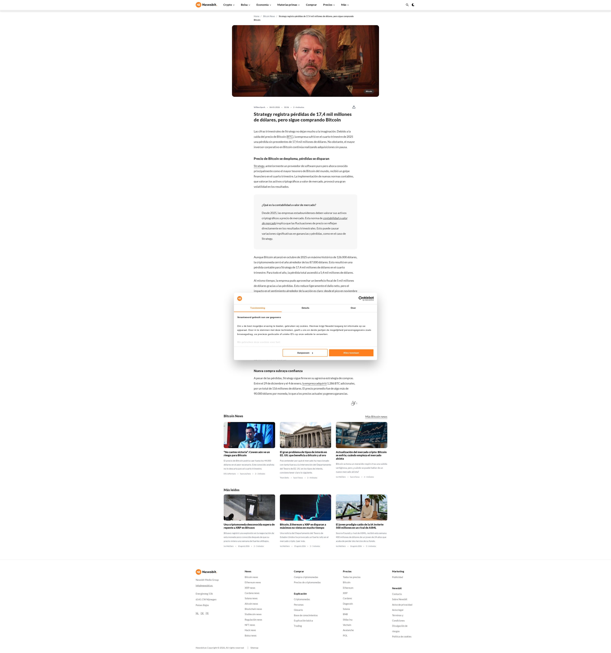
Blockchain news (253, 609)
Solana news (251, 598)
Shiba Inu (347, 619)
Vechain (347, 625)
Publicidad (397, 577)
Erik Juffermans (230, 474)
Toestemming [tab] (257, 308)
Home (256, 16)
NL (197, 613)
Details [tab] (305, 308)
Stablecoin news (253, 614)
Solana (346, 609)
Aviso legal (397, 610)
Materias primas (287, 4)
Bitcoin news (251, 577)
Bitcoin (346, 582)
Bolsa (244, 4)
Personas (299, 604)
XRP (345, 593)
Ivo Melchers (341, 477)
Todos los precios (352, 577)
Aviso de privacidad (402, 604)
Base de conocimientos (306, 615)
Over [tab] (353, 308)
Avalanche (348, 630)
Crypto (227, 4)
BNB (345, 614)
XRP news (250, 587)
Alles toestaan (351, 352)
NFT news (250, 625)
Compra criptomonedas (306, 577)
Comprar (311, 4)
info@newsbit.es (204, 585)
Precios (327, 4)
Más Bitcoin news (376, 416)
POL (345, 635)
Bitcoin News (269, 16)
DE (202, 613)
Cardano (347, 598)
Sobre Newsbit (399, 599)
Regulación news (253, 619)
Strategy (259, 166)
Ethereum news (253, 582)
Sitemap (254, 647)
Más (343, 4)
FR (207, 613)
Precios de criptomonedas (307, 582)
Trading (298, 626)
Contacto (397, 594)
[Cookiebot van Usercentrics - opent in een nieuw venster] (360, 298)
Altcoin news (251, 603)
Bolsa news (250, 635)
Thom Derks (284, 478)
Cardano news (252, 593)
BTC (290, 136)
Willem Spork (259, 107)
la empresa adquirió (314, 383)
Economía (262, 4)
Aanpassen (303, 352)
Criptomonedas (302, 599)
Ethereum (348, 587)
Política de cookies (401, 636)
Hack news (250, 630)
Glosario (298, 610)
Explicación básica (303, 620)
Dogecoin (348, 603)
